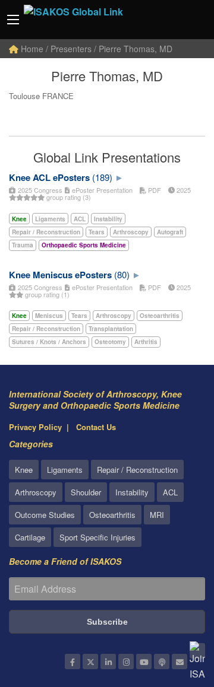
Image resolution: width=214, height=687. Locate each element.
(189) (102, 177)
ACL (170, 492)
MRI (157, 514)
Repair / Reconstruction (137, 469)
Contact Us (96, 426)
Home (30, 49)
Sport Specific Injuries (97, 537)
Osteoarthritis (112, 514)
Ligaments (65, 469)
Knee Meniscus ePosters (60, 274)
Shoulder (86, 492)
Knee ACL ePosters (49, 177)
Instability (132, 492)
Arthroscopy (35, 492)
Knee (24, 469)
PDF (153, 190)
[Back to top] (175, 613)
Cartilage (30, 537)
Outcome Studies (45, 514)
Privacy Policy (35, 426)
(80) (122, 274)
